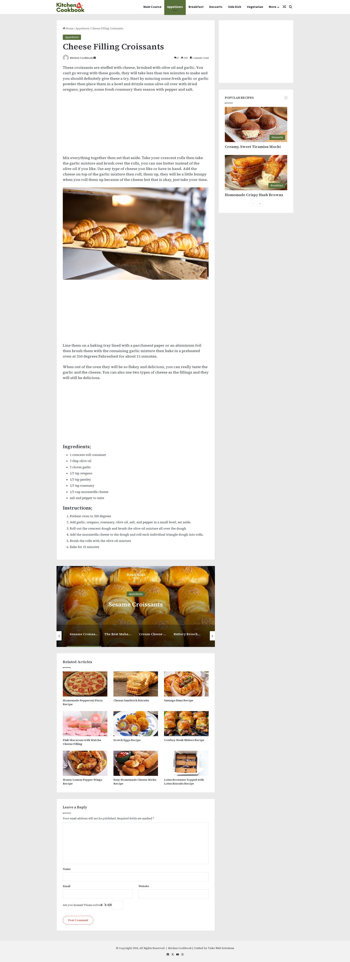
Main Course (152, 7)
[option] (136, 606)
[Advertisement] (136, 125)
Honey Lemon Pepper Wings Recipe (82, 782)
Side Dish (234, 7)
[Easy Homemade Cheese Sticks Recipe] (135, 763)
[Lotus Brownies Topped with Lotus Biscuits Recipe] (186, 763)
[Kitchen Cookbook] (70, 7)
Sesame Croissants (136, 604)
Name (67, 869)
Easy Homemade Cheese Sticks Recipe (134, 782)
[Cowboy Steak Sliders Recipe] (186, 723)
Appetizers (175, 7)
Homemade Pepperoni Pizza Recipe (82, 702)
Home (69, 28)
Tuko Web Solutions (221, 948)
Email (66, 886)
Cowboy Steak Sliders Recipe (184, 740)
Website (144, 886)
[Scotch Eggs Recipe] (135, 723)
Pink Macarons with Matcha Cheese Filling (82, 742)
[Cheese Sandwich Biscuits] (135, 684)
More (272, 7)
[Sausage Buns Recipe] (186, 684)
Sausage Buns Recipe (178, 700)
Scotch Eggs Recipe (127, 740)
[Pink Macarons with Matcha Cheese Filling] (85, 723)
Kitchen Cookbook (81, 57)
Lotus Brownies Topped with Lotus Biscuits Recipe (184, 782)
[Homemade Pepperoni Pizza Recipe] (85, 684)
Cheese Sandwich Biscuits (131, 700)
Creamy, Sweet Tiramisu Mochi (253, 146)
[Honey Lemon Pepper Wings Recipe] (85, 763)
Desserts (215, 7)
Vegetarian (255, 7)
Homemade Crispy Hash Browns (254, 194)
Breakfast (196, 7)
